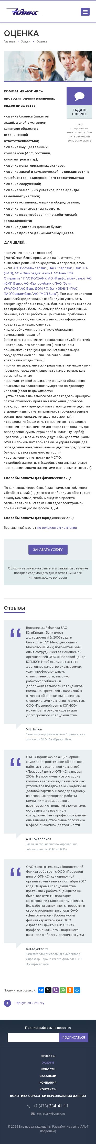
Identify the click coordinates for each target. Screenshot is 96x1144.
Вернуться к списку (29, 1003)
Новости (48, 1069)
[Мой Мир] (77, 990)
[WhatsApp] (63, 990)
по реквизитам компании (57, 527)
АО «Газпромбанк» (38, 283)
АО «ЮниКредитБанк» (32, 273)
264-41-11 (50, 1106)
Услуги (48, 1062)
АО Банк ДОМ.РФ (34, 288)
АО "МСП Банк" (45, 293)
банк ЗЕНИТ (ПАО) (64, 288)
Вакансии (48, 1075)
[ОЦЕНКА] (48, 53)
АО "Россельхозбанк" (30, 268)
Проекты (48, 1055)
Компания (48, 1082)
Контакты (48, 1089)
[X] (48, 990)
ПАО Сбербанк (60, 268)
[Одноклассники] (70, 990)
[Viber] (55, 990)
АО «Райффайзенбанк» (66, 278)
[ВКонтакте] (41, 990)
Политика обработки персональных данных (48, 1095)
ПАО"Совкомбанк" (18, 293)
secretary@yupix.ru (51, 1113)
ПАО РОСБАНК (35, 278)
